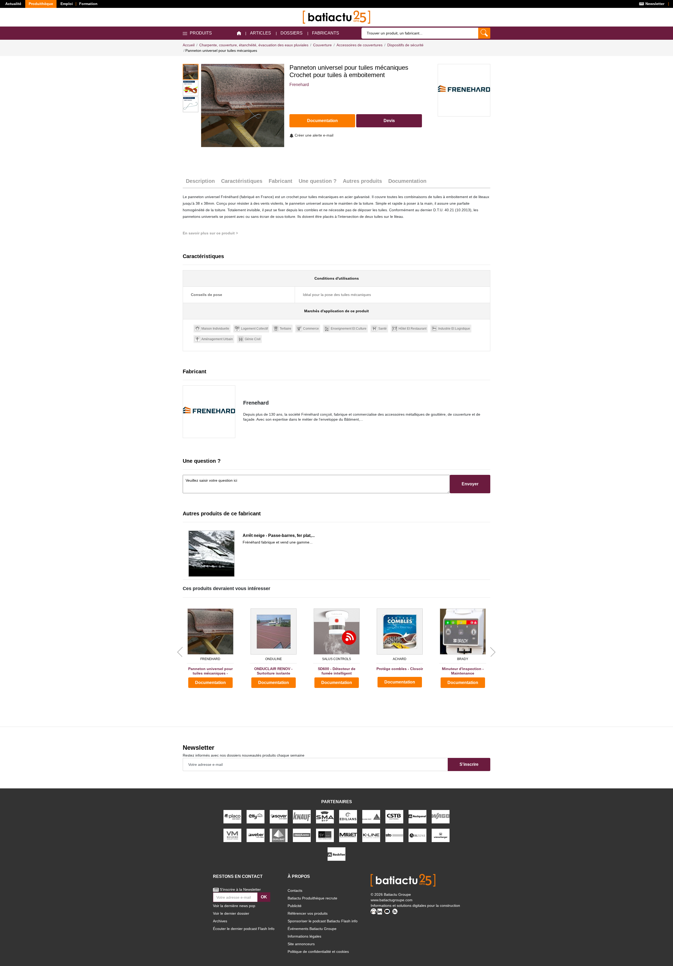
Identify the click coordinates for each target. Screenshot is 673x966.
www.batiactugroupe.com (391, 900)
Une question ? (317, 181)
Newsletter (654, 4)
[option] (242, 105)
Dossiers (292, 33)
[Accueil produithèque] (239, 33)
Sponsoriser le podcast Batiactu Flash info (323, 921)
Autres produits (362, 181)
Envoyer (470, 484)
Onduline (273, 659)
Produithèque (41, 4)
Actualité (13, 4)
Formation (88, 4)
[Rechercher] (484, 33)
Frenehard (299, 84)
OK (264, 897)
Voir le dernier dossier (231, 913)
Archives (220, 921)
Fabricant (280, 181)
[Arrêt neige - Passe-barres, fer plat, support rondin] (211, 553)
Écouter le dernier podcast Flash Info (243, 929)
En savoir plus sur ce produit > (210, 233)
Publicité (295, 906)
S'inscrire (469, 764)
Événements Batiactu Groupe (312, 929)
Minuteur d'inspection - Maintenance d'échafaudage (463, 671)
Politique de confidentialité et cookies (318, 951)
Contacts (295, 890)
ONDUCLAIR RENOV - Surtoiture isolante (273, 671)
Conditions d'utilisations (336, 278)
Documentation (322, 120)
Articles (260, 33)
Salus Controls (336, 659)
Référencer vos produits (308, 913)
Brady (462, 659)
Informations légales (304, 936)
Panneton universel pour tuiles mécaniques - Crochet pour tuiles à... (210, 671)
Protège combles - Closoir (399, 669)
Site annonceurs (301, 944)
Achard (399, 659)
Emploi (66, 4)
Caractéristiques (241, 181)
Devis (389, 120)
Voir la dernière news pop (234, 906)
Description (200, 181)
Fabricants (325, 33)
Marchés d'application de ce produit (336, 311)
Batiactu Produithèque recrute (312, 898)
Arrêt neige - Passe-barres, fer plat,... (279, 535)
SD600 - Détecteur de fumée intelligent (336, 671)
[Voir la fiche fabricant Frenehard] (209, 411)
